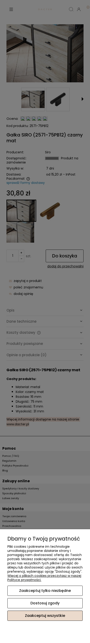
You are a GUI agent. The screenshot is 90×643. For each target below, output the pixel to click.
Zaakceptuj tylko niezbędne (45, 590)
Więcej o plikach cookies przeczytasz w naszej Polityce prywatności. (44, 577)
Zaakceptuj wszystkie (45, 615)
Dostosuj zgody (45, 603)
